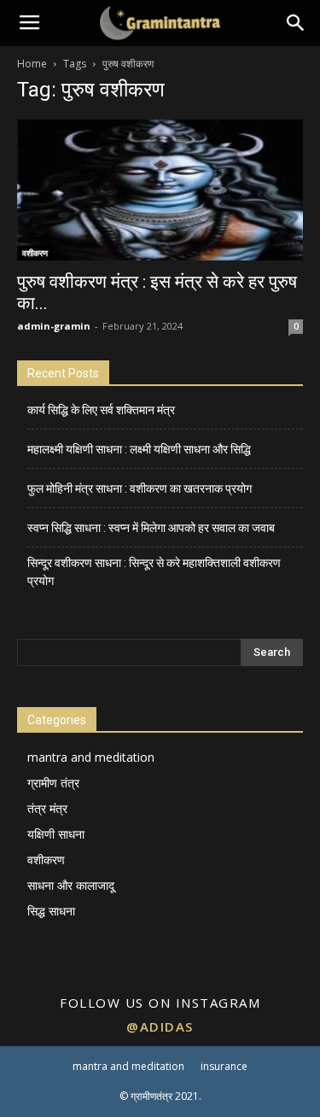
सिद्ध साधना (51, 911)
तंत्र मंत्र (47, 808)
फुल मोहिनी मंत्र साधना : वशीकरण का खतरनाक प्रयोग (139, 488)
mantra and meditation (90, 757)
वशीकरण (35, 253)
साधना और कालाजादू (70, 885)
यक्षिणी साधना (55, 834)
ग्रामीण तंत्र (53, 783)
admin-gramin (53, 325)
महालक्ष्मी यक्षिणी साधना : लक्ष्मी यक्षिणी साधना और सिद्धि (139, 449)
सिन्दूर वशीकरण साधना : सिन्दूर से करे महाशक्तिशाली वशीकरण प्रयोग (154, 572)
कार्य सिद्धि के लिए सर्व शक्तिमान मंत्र (101, 410)
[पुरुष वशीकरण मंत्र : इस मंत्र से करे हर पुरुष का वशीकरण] (160, 190)
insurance (224, 1066)
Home (32, 63)
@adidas (160, 1026)
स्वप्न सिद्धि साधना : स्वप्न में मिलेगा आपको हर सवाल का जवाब (151, 528)
